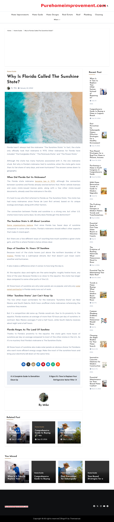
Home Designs (52, 15)
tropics (10, 256)
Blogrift (64, 519)
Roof (78, 15)
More (56, 20)
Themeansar (75, 519)
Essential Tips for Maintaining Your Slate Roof (97, 273)
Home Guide (37, 15)
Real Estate (67, 15)
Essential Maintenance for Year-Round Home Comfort (95, 382)
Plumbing (88, 15)
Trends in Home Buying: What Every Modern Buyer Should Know (93, 291)
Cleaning (99, 15)
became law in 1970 (45, 181)
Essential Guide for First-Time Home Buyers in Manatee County (94, 229)
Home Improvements (20, 15)
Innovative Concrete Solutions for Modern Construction (95, 362)
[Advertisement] (57, 48)
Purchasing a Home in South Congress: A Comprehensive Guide (96, 170)
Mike (15, 88)
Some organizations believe (20, 225)
